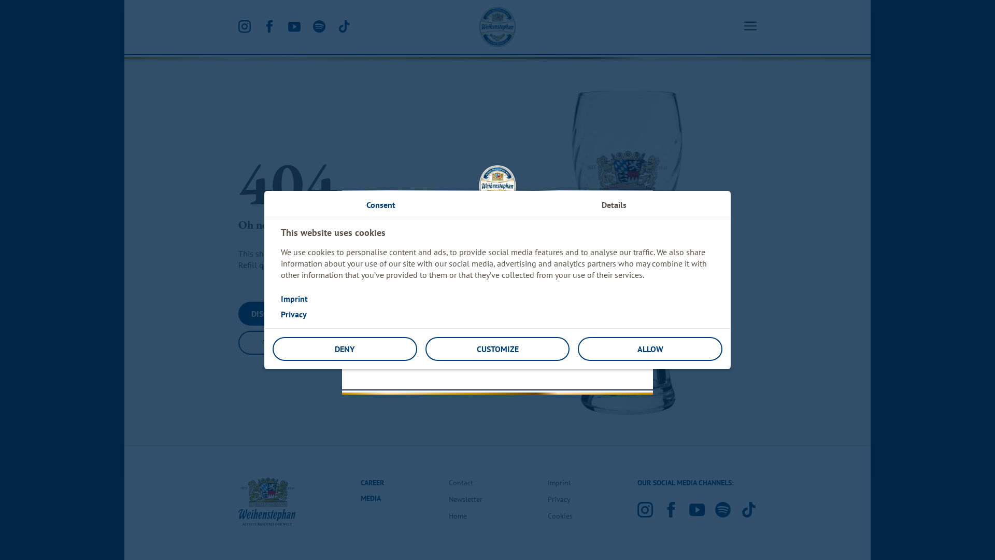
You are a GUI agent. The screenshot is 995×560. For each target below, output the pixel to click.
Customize (498, 349)
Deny (344, 349)
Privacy (294, 314)
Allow (650, 349)
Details (614, 205)
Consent (380, 205)
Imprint (294, 298)
